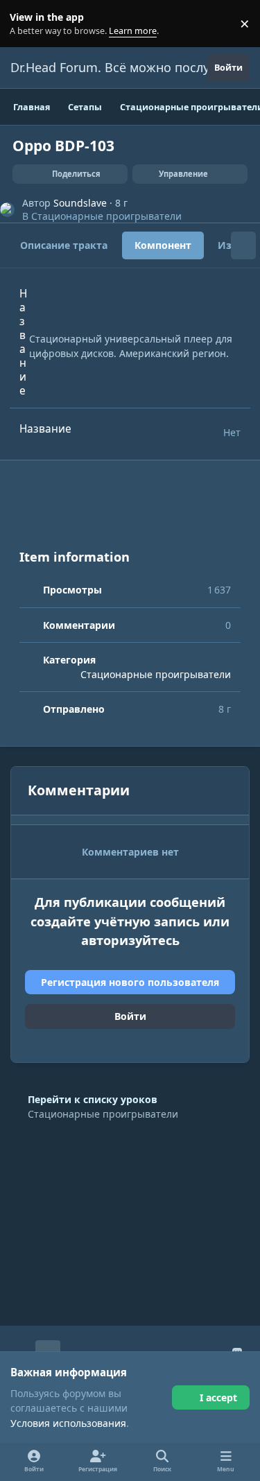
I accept (218, 1397)
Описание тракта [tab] (63, 245)
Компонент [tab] (163, 245)
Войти (130, 1016)
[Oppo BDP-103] (130, 514)
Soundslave (80, 202)
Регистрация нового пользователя (130, 982)
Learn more (26, 24)
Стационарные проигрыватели (106, 216)
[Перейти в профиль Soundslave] (7, 209)
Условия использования (68, 1423)
